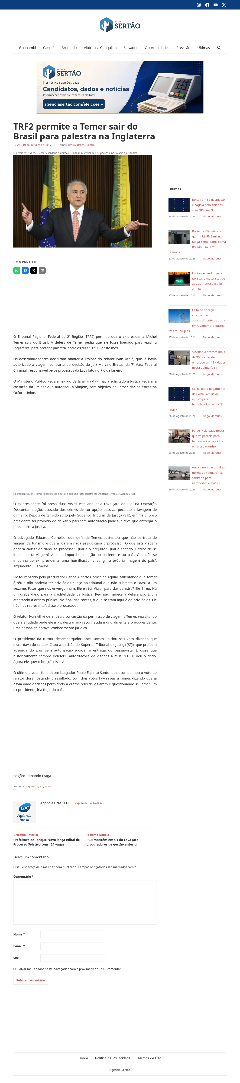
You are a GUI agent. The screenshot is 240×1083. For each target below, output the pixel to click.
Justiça (80, 144)
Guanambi (27, 47)
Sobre (83, 1058)
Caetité (48, 47)
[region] (85, 302)
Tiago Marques (212, 216)
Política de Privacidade (113, 1058)
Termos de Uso (149, 1058)
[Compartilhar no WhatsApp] (16, 270)
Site (16, 958)
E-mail (19, 946)
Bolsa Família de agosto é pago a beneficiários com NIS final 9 (208, 205)
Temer (49, 786)
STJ (41, 786)
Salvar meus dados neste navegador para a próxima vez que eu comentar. (69, 969)
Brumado (69, 47)
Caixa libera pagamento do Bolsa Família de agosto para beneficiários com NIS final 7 (196, 399)
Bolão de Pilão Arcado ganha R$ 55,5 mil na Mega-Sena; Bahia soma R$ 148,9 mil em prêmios (197, 241)
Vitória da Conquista (100, 47)
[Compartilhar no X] (33, 270)
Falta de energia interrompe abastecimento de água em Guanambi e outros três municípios (196, 320)
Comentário (23, 877)
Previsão (183, 47)
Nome (19, 934)
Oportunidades (157, 47)
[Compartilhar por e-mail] (42, 270)
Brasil (71, 144)
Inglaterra (32, 786)
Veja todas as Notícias (89, 803)
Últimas (203, 47)
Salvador (131, 47)
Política (90, 144)
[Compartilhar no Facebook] (25, 270)
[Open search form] (219, 47)
